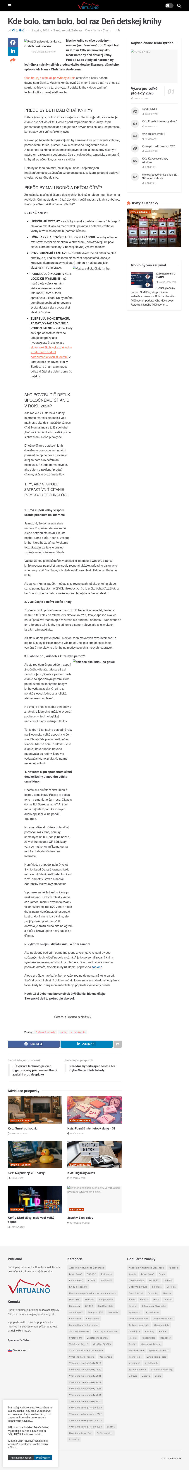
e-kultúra (157, 1286)
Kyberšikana (152, 1312)
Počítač (163, 1331)
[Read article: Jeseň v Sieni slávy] (94, 1199)
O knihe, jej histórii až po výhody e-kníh (49, 78)
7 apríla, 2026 (17, 1226)
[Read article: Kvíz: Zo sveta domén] (154, 228)
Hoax (156, 1299)
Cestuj (162, 1273)
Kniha (63, 1032)
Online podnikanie (138, 1318)
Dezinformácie (136, 1280)
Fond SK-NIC (149, 109)
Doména (168, 1280)
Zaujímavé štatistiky (162, 1369)
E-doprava (106, 1273)
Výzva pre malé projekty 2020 (85, 1369)
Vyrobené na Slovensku (81, 1356)
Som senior (75, 1318)
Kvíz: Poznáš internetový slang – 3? (91, 1128)
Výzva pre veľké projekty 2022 (85, 1413)
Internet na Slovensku (154, 1305)
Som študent (92, 1318)
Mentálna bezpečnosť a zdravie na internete (92, 1293)
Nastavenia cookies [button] (21, 1457)
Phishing (149, 1331)
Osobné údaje (161, 1324)
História (144, 1299)
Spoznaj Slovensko (79, 1331)
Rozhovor (165, 1337)
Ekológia (171, 1286)
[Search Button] (179, 5)
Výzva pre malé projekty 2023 (85, 1388)
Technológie (135, 1356)
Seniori (132, 1343)
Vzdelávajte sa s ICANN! (165, 275)
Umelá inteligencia (156, 1356)
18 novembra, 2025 (79, 1222)
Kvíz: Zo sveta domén (142, 239)
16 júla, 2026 (76, 1133)
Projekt (133, 1337)
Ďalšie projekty (105, 1432)
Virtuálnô (18, 30)
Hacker (167, 1293)
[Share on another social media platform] (13, 60)
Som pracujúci (95, 1312)
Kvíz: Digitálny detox (81, 1173)
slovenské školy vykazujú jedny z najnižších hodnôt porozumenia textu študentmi (51, 352)
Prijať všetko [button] (43, 1457)
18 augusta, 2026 (167, 281)
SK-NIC (89, 1305)
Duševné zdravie (46, 1032)
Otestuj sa (134, 1331)
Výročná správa (137, 1369)
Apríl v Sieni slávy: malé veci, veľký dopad (31, 1219)
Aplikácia (173, 1267)
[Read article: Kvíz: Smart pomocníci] (35, 1110)
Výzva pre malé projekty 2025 (158, 146)
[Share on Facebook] (13, 42)
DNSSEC (91, 1273)
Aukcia (132, 1273)
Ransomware (148, 1337)
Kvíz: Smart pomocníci (23, 1128)
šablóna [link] (97, 967)
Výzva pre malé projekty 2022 (85, 1382)
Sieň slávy (17, 1209)
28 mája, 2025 (139, 243)
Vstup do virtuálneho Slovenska (86, 1350)
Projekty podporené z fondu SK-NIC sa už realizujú (160, 176)
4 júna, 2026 (16, 1177)
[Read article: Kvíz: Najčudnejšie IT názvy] (35, 1154)
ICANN (91, 1280)
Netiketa (89, 1299)
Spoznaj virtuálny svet (106, 1331)
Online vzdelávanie (163, 1318)
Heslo (132, 1299)
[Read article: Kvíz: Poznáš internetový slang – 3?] (94, 1110)
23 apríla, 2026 (77, 1177)
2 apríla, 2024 (40, 30)
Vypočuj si (134, 1362)
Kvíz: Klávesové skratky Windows (155, 160)
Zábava (76, 30)
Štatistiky (74, 1439)
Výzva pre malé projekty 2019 (85, 1362)
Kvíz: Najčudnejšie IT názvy (26, 1173)
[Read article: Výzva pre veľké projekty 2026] (154, 66)
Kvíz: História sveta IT (154, 134)
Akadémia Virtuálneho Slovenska (86, 1267)
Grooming (153, 1293)
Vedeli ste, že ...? (78, 1343)
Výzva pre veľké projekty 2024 (85, 1420)
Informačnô (106, 1280)
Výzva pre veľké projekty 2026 (144, 91)
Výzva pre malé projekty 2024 (85, 1394)
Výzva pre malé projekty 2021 (85, 1375)
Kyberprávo (135, 1312)
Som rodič (113, 1312)
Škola (158, 1375)
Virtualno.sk (175, 1458)
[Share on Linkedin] (13, 51)
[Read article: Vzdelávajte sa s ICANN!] (142, 280)
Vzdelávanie (78, 1032)
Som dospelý (76, 1312)
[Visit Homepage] (88, 5)
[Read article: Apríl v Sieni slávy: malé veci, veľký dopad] (35, 1199)
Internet (168, 1299)
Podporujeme (106, 1299)
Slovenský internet (151, 1343)
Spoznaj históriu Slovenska (83, 1324)
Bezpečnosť (75, 1273)
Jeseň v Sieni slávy (80, 1217)
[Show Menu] (9, 5)
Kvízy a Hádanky (21, 1120)
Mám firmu (74, 1299)
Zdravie (133, 1375)
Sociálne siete (105, 1305)
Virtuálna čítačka (102, 1343)
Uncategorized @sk (97, 1337)
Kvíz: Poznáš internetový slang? (160, 121)
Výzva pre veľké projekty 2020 (85, 1407)
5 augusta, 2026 (18, 1133)
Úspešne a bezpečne (80, 1432)
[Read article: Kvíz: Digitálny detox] (94, 1154)
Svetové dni (61, 30)
